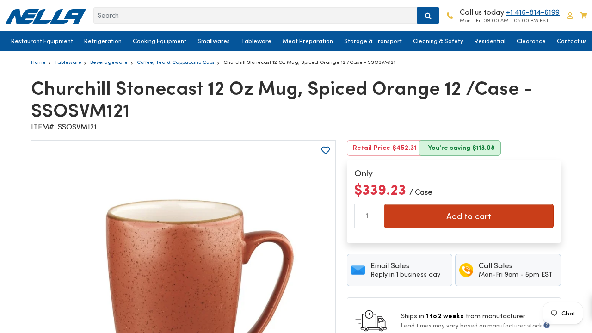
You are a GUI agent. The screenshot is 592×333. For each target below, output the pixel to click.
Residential (490, 40)
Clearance (531, 40)
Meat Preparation (308, 40)
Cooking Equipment (159, 40)
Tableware (256, 40)
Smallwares (213, 40)
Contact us (572, 40)
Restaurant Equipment (42, 40)
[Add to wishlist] (326, 150)
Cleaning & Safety (438, 40)
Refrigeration (103, 40)
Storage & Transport (373, 40)
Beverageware (109, 62)
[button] (570, 15)
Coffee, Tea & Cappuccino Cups (176, 62)
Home (38, 62)
